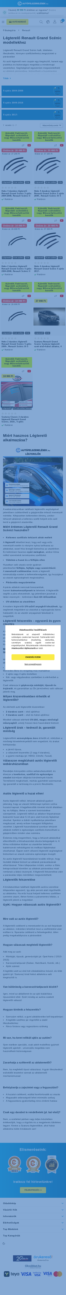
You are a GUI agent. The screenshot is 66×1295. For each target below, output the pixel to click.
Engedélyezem (33, 657)
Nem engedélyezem (33, 664)
